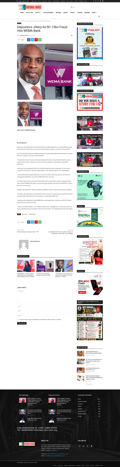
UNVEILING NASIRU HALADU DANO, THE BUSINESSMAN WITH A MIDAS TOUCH (94, 377)
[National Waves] (18, 35)
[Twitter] (98, 1)
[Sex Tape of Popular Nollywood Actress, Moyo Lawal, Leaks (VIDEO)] (81, 361)
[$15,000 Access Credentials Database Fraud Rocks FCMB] (45, 266)
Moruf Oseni (24, 214)
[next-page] (21, 281)
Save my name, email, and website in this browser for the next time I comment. (40, 319)
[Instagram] (96, 1)
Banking (23, 21)
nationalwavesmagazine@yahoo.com (54, 455)
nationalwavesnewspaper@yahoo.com (57, 454)
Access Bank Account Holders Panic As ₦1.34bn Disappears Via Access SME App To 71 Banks (64, 275)
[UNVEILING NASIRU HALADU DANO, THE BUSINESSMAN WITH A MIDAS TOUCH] (81, 378)
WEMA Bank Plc (32, 214)
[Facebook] (94, 1)
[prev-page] (18, 281)
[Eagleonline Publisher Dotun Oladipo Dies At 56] (22, 420)
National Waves (24, 35)
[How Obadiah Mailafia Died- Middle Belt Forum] (81, 370)
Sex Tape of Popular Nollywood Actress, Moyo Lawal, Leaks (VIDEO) (94, 361)
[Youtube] (103, 1)
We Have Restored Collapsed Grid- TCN (27, 232)
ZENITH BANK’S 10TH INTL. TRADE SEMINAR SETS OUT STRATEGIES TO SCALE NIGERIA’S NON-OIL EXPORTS (25, 275)
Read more (54, 450)
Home (18, 21)
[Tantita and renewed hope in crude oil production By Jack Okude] (22, 411)
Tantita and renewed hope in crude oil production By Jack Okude (34, 411)
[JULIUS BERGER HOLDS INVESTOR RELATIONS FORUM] (81, 353)
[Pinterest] (36, 39)
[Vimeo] (100, 1)
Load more (89, 384)
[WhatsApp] (40, 39)
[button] (99, 16)
